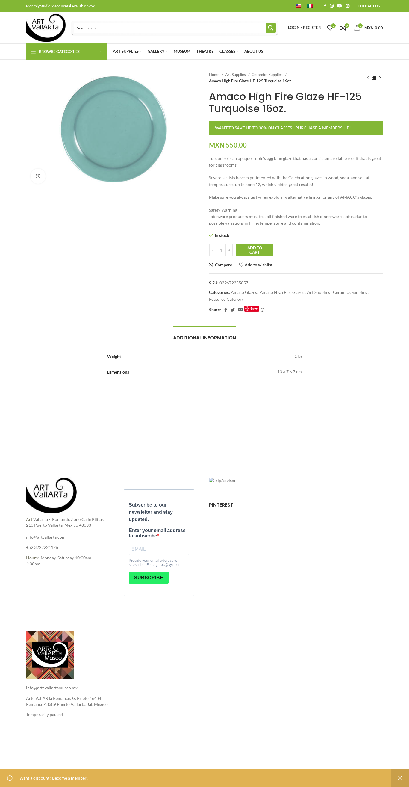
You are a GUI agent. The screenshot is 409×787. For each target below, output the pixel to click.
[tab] (204, 335)
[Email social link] (240, 310)
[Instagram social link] (331, 6)
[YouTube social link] (339, 6)
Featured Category (226, 299)
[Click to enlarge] (38, 176)
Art (29, 519)
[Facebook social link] (325, 6)
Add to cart (254, 250)
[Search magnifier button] (271, 28)
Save (254, 308)
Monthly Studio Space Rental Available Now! (60, 6)
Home (214, 74)
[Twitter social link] (233, 310)
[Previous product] (368, 78)
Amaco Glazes (244, 292)
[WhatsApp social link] (262, 310)
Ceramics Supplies (268, 74)
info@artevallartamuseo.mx (52, 687)
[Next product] (380, 78)
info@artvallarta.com (46, 537)
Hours (32, 557)
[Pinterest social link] (348, 6)
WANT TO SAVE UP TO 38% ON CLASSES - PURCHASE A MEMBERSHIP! (283, 127)
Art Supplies (236, 74)
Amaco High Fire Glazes (282, 292)
